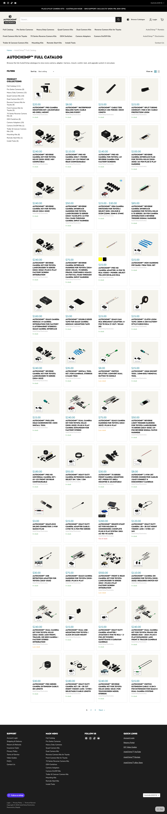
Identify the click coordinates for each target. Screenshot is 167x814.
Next (101, 710)
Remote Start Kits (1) (15, 138)
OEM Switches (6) (14, 119)
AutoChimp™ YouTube (132, 752)
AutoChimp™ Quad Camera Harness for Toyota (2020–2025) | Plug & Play (79, 578)
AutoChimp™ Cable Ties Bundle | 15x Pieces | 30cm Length (111, 109)
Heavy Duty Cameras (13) (17, 92)
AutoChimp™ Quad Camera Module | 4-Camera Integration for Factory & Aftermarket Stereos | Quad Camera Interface (46, 324)
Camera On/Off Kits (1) (15, 126)
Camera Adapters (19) (15, 122)
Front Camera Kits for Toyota (15, 36)
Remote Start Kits (54, 43)
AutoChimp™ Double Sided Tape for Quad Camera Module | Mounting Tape (79, 321)
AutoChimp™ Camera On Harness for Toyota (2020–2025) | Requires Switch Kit (144, 578)
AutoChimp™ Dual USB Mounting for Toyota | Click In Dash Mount (77, 632)
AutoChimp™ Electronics (153, 36)
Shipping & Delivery (14, 741)
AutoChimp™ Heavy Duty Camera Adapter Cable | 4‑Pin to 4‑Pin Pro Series (78, 526)
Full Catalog (8, 29)
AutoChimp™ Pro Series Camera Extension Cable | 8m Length (46, 686)
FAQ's (9, 761)
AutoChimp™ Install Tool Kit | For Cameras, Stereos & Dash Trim (79, 373)
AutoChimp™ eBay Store (133, 762)
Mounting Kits (37, 43)
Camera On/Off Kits (102, 36)
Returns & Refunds (14, 745)
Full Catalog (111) (14, 86)
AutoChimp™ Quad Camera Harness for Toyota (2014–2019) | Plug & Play (111, 422)
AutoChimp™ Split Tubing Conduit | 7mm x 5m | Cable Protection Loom (144, 109)
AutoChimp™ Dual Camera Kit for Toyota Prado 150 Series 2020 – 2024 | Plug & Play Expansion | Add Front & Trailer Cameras (144, 635)
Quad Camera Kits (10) (15, 96)
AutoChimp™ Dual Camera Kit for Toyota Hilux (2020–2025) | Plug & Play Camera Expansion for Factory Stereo (79, 425)
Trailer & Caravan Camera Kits (15, 43)
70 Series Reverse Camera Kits (43, 36)
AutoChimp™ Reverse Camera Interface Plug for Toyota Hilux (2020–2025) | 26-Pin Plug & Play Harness (143, 159)
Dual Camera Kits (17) (15, 99)
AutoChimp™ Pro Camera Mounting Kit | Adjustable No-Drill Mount (46, 109)
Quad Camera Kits (65, 29)
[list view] (158, 71)
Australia (156, 3)
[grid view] (155, 71)
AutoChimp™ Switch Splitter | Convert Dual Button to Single (110, 373)
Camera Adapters (83, 36)
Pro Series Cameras (25, 29)
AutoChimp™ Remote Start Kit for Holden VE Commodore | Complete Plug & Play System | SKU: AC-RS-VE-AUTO (111, 529)
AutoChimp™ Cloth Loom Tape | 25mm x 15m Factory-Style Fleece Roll (144, 321)
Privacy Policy (12, 751)
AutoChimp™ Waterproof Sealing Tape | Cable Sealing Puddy (78, 109)
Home (9, 50)
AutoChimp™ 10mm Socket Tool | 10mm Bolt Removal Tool (144, 373)
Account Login (12, 738)
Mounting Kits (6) (13, 134)
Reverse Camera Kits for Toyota (108, 29)
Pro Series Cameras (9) (15, 89)
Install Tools (70, 43)
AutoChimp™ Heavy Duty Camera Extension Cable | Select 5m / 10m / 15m (79, 477)
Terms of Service (13, 754)
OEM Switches (66, 36)
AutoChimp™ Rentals (155, 29)
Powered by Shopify (13, 807)
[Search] (118, 19)
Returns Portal (129, 742)
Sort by (33, 71)
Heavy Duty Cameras (45, 29)
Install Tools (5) (13, 141)
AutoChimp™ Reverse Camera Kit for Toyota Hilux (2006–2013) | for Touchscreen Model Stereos (110, 689)
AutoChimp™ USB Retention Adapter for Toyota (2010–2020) (44, 578)
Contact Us (159, 43)
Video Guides (12, 758)
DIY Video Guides (130, 747)
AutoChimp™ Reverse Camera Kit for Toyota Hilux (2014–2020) (44, 208)
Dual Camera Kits (83, 29)
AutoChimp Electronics (40, 115)
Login (8, 803)
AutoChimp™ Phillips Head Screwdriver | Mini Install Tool (45, 422)
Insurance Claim (13, 748)
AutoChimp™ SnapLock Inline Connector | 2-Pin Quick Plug (45, 526)
